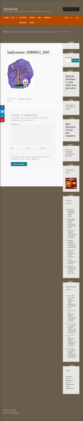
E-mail (28, 148)
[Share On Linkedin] (2, 116)
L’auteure (6, 18)
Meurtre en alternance (69, 151)
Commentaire (15, 124)
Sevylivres (11, 9)
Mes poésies (16, 31)
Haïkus (23, 31)
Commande (47, 18)
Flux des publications (69, 380)
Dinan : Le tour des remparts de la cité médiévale (71, 253)
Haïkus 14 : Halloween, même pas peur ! (40, 31)
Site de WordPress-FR (70, 387)
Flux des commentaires (70, 383)
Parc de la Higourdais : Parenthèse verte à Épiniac (71, 212)
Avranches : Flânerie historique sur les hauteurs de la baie (72, 234)
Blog (13, 18)
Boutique (32, 18)
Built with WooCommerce (11, 412)
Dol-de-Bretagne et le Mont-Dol (72, 261)
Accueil (8, 31)
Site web (43, 148)
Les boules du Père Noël (70, 155)
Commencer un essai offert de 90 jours (70, 107)
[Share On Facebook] (2, 107)
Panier (39, 18)
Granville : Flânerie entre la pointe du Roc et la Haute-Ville (72, 269)
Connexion (69, 377)
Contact (32, 23)
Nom (12, 148)
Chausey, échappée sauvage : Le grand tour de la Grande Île (72, 243)
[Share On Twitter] (2, 111)
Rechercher (69, 57)
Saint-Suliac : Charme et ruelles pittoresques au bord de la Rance (72, 223)
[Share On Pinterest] (2, 120)
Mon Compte (23, 23)
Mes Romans (23, 18)
